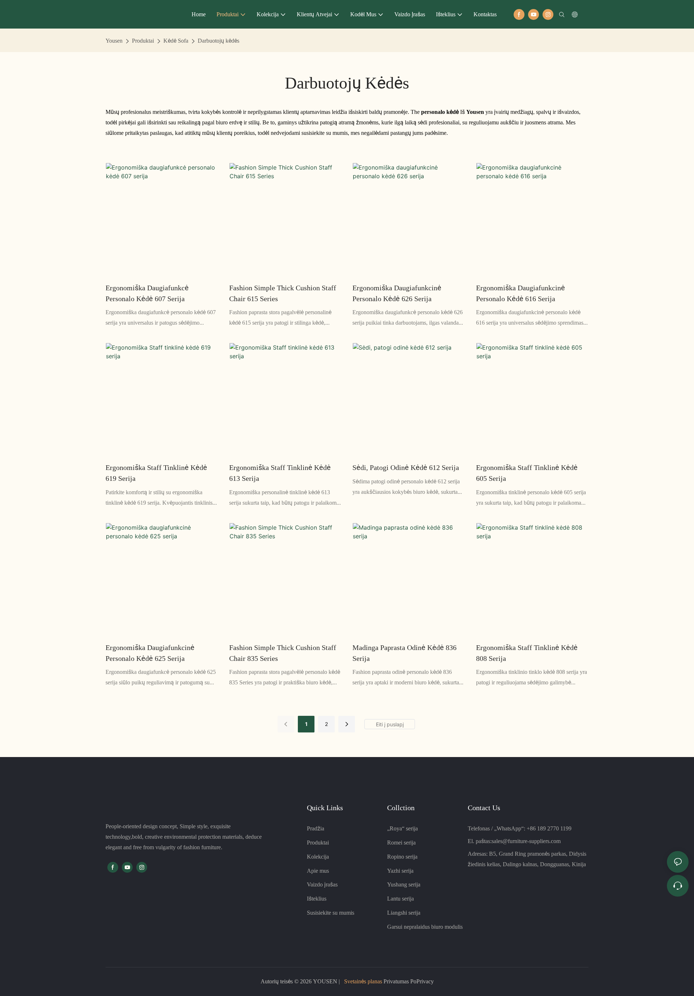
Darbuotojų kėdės (218, 40)
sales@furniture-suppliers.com (526, 841)
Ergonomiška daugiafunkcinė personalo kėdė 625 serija (150, 653)
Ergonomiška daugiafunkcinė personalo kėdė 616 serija (520, 293)
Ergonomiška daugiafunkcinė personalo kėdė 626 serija (396, 293)
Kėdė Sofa (175, 40)
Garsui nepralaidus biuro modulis (425, 926)
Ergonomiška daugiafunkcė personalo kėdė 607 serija (147, 293)
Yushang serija (403, 884)
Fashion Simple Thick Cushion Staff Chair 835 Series (282, 653)
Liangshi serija (403, 912)
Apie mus (318, 870)
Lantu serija (400, 898)
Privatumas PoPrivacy (408, 981)
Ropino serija (402, 856)
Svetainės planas (363, 981)
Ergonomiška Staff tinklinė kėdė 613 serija (280, 473)
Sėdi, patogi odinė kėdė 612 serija (405, 467)
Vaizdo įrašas (322, 884)
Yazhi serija (400, 870)
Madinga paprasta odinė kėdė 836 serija (404, 653)
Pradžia (315, 828)
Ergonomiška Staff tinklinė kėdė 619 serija (156, 473)
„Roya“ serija (402, 828)
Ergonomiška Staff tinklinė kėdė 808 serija (527, 653)
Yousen (114, 40)
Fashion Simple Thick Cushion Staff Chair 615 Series (282, 293)
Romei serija (401, 842)
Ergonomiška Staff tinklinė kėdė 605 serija (527, 473)
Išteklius (316, 898)
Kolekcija (318, 856)
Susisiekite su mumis (330, 912)
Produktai (143, 40)
